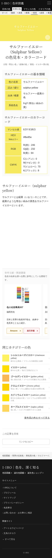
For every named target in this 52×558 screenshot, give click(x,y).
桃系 (13, 13)
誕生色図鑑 (19, 473)
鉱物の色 (23, 64)
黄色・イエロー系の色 (39, 64)
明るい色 (12, 64)
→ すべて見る (8, 539)
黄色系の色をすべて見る (37, 418)
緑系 (42, 13)
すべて (5, 13)
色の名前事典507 (15, 307)
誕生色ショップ (35, 473)
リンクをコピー (26, 441)
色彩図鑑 (18, 3)
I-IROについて (10, 487)
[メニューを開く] (49, 3)
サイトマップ (10, 497)
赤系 (20, 13)
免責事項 (8, 507)
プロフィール (10, 493)
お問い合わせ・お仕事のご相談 (18, 513)
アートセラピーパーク (14, 528)
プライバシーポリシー (14, 503)
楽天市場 (31, 331)
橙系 (27, 13)
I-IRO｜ (6, 3)
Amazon (13, 331)
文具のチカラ (10, 533)
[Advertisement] (26, 238)
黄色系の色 (30, 456)
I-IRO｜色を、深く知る (20, 467)
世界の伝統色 (18, 456)
